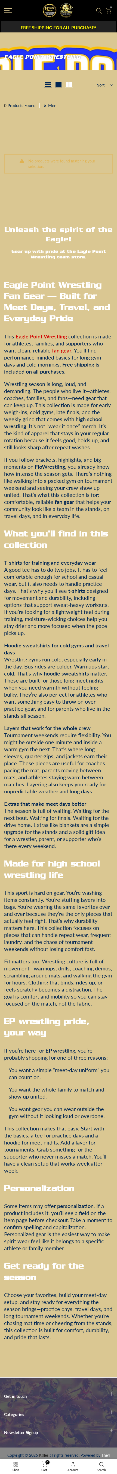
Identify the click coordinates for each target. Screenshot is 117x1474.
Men (52, 105)
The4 (105, 1455)
